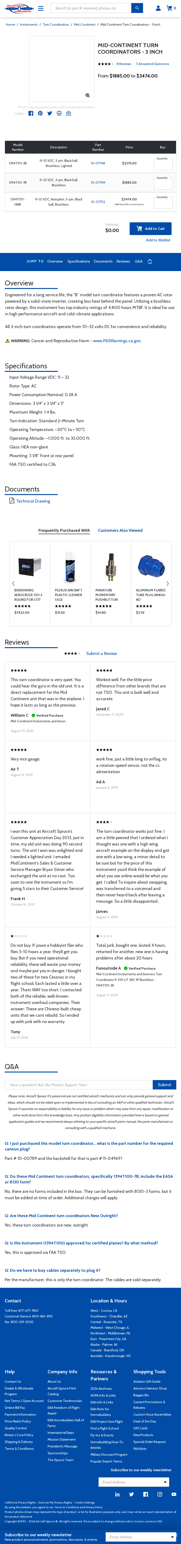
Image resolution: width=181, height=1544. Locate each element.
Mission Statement (62, 1439)
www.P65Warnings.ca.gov (117, 340)
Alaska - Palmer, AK (104, 1344)
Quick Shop (30, 614)
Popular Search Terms (106, 1461)
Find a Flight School (104, 1428)
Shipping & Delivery (19, 1442)
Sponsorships (58, 1453)
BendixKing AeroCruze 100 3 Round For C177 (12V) (28, 595)
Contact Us (13, 1381)
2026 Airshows (101, 1388)
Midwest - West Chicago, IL (109, 1327)
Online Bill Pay (15, 1408)
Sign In (158, 8)
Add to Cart (153, 228)
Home (10, 24)
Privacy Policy (94, 1507)
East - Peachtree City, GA (108, 1339)
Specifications (79, 261)
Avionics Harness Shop (150, 1388)
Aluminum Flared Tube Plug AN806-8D (151, 595)
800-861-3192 (42, 1316)
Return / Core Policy (19, 1435)
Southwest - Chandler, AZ (109, 1316)
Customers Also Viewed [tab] (120, 530)
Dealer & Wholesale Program (19, 1391)
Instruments (29, 24)
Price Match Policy (18, 1421)
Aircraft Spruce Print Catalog (62, 1391)
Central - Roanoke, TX (106, 1322)
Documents (103, 261)
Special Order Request (149, 1442)
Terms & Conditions (19, 1448)
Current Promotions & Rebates (149, 1405)
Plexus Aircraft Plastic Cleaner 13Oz (68, 595)
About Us (54, 1381)
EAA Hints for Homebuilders (100, 1412)
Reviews (123, 261)
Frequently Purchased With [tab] (64, 530)
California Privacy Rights (20, 1502)
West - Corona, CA (103, 1310)
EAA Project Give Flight (106, 1421)
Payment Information (20, 1414)
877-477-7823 (28, 1310)
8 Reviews (124, 63)
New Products (143, 1435)
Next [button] (168, 584)
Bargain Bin (141, 1395)
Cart (175, 8)
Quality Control (16, 1428)
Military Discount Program (109, 1454)
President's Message (62, 1446)
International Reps (61, 1432)
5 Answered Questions (152, 63)
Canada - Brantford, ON (107, 1350)
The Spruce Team (61, 1460)
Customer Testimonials (65, 1401)
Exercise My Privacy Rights (55, 1502)
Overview (55, 261)
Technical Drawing (33, 501)
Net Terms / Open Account (24, 1401)
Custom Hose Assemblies (152, 1414)
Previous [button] (13, 584)
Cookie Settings (85, 1502)
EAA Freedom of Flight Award (63, 1410)
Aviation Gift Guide (146, 1381)
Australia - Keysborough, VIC (110, 1356)
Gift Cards (140, 1428)
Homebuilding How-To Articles (106, 1445)
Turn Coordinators (56, 24)
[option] (29, 583)
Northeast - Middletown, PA (110, 1333)
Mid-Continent (84, 24)
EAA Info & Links (101, 1402)
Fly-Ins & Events (102, 1435)
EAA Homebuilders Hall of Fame (66, 1423)
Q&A (139, 261)
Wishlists (140, 1448)
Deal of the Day (144, 1421)
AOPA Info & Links (103, 1395)
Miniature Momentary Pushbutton (106, 595)
